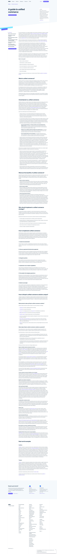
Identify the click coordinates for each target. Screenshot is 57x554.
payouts (33, 310)
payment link (24, 37)
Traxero (20, 462)
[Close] (55, 550)
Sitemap (41, 515)
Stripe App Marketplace (35, 433)
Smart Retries (32, 364)
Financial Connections (21, 517)
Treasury (20, 532)
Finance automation (31, 512)
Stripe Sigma (22, 318)
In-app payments (31, 514)
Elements (20, 516)
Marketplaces (31, 515)
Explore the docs (42, 493)
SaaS (29, 518)
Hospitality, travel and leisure (33, 524)
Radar (21, 322)
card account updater (39, 364)
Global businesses (31, 513)
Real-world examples (11, 46)
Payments (21, 307)
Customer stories (42, 506)
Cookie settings (42, 516)
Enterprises (30, 505)
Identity (20, 518)
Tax (19, 530)
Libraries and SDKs (31, 544)
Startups (30, 506)
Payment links (20, 524)
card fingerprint (35, 373)
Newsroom (41, 522)
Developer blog (31, 546)
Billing (21, 312)
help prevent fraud (33, 408)
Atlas (19, 506)
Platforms (30, 517)
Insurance (30, 525)
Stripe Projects (31, 545)
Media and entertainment (32, 526)
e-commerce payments (35, 448)
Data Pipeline (27, 318)
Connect (21, 310)
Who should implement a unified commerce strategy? (12, 40)
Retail (30, 530)
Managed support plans (43, 529)
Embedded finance (31, 511)
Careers (41, 521)
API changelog (31, 543)
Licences (41, 514)
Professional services (32, 528)
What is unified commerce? (12, 33)
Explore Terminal (31, 493)
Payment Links (22, 314)
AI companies (31, 519)
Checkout (20, 511)
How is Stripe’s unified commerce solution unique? (12, 44)
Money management (32, 516)
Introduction (10, 32)
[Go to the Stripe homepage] (9, 504)
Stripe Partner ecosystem (32, 535)
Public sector (31, 529)
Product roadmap (42, 520)
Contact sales (46, 1)
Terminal (21, 309)
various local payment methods (35, 368)
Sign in (41, 1)
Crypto (20, 514)
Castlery (20, 447)
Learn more (41, 20)
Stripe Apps (21, 432)
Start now (10, 493)
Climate (20, 512)
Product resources (15, 4)
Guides (9, 4)
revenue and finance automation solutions (28, 389)
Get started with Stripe (12, 48)
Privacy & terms (42, 511)
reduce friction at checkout (31, 356)
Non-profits (30, 527)
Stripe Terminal (24, 349)
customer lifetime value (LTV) (35, 107)
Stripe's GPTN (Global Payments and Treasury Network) (28, 420)
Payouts (20, 526)
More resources (42, 517)
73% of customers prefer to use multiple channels (39, 33)
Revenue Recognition (21, 528)
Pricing (30, 1)
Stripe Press (41, 523)
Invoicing (24, 312)
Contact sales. (36, 471)
